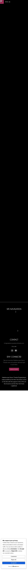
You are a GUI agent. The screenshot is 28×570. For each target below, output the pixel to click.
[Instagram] (12, 350)
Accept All (13, 563)
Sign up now (14, 369)
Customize (14, 556)
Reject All (13, 559)
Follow (14, 346)
